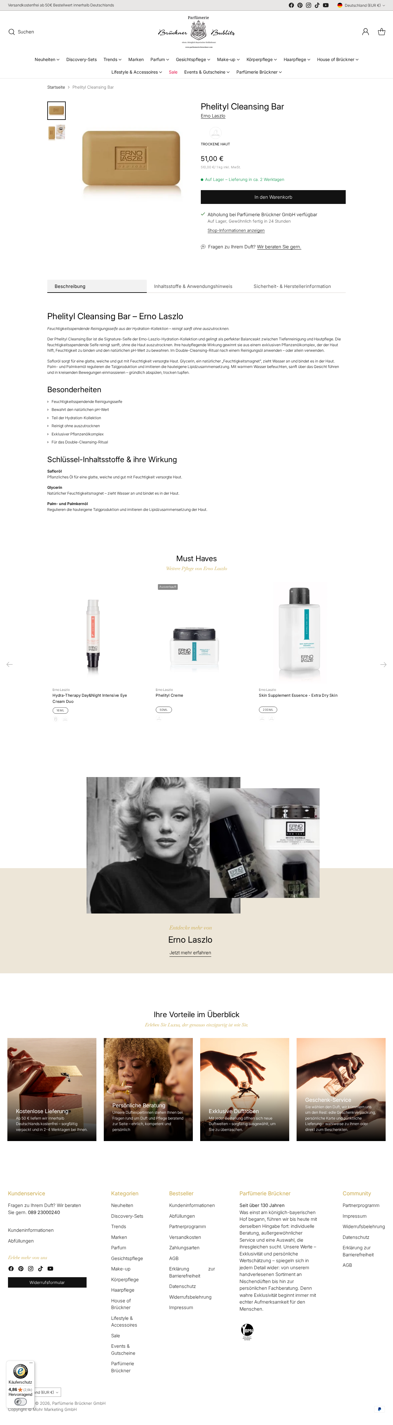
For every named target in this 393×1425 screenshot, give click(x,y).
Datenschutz (182, 1286)
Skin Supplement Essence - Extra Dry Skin (298, 695)
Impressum (181, 1307)
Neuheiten (122, 1205)
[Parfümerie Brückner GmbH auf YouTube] (326, 6)
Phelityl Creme (169, 695)
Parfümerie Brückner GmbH (79, 1403)
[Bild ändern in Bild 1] (56, 111)
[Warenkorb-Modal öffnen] (381, 32)
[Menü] (31, 1364)
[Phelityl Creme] (196, 633)
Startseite (56, 87)
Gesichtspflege (127, 1258)
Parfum (118, 1248)
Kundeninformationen (31, 1230)
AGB (174, 1258)
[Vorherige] (9, 664)
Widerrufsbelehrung (190, 1297)
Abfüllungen (21, 1241)
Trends (118, 1226)
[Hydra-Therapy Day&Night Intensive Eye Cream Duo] (93, 633)
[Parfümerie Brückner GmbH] (196, 32)
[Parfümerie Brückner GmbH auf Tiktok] (317, 6)
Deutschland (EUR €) (363, 5)
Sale (115, 1336)
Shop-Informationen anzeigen (236, 230)
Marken (119, 1237)
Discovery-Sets (127, 1216)
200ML (268, 709)
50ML (164, 709)
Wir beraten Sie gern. (279, 247)
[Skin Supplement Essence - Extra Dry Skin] (299, 633)
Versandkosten (185, 1237)
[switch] (20, 1401)
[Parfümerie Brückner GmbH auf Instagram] (308, 6)
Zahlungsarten (184, 1248)
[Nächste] (383, 664)
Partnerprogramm (187, 1226)
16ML (60, 710)
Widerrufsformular (47, 1282)
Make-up (120, 1269)
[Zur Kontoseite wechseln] (366, 32)
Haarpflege (122, 1290)
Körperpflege (125, 1279)
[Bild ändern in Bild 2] (56, 133)
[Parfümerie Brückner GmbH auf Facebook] (291, 6)
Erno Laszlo (213, 116)
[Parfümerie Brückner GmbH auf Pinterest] (300, 6)
